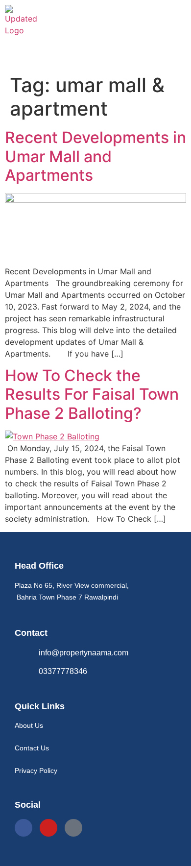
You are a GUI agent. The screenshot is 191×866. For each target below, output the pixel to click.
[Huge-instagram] (73, 828)
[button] (95, 55)
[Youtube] (48, 828)
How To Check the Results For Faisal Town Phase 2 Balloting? (92, 394)
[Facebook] (23, 828)
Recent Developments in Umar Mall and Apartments (95, 156)
